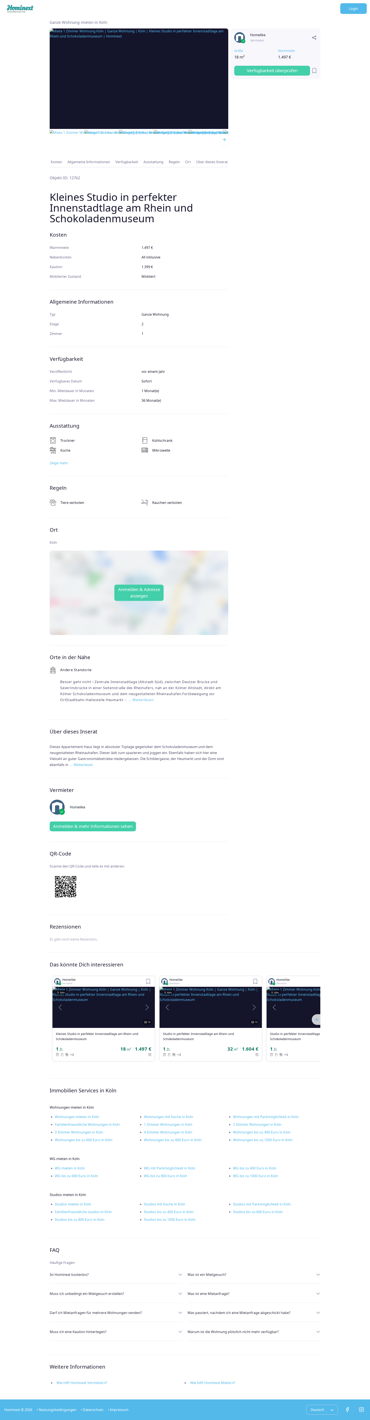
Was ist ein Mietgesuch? (207, 1274)
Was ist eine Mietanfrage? (208, 1293)
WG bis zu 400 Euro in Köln (254, 1168)
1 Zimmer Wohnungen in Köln (168, 1124)
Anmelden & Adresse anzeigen (139, 593)
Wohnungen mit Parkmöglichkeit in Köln (266, 1116)
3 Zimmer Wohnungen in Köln (79, 1132)
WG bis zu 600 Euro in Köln (76, 1176)
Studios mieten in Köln (73, 1204)
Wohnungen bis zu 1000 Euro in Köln (262, 1140)
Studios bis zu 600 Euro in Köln (258, 1211)
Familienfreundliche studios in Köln (83, 1211)
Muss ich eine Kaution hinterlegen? (78, 1331)
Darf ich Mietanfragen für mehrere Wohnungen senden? (96, 1312)
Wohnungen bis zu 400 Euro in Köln (262, 1132)
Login (353, 8)
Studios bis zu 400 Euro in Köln (169, 1211)
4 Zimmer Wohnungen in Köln (168, 1132)
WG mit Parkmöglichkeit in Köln (169, 1168)
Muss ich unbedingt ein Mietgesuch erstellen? (87, 1293)
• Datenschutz (92, 1409)
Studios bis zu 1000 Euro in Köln (169, 1219)
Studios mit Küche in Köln (164, 1204)
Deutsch (318, 1409)
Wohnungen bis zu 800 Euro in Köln (172, 1140)
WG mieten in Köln (70, 1168)
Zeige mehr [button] (59, 463)
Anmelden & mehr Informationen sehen (93, 826)
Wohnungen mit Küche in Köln (168, 1116)
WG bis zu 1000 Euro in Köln (255, 1176)
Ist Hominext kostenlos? (69, 1274)
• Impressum (118, 1409)
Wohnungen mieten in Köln (77, 1116)
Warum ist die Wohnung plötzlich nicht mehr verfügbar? (233, 1331)
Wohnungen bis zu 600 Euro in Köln (83, 1140)
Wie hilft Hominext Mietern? (212, 1382)
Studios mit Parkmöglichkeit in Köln (262, 1204)
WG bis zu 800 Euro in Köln (165, 1176)
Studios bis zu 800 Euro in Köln (79, 1219)
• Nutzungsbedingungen (56, 1409)
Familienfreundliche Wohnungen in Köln (87, 1124)
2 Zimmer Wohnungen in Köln (257, 1124)
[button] (60, 1007)
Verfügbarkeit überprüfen (272, 70)
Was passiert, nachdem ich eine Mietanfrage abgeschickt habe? (239, 1312)
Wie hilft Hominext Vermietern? (82, 1382)
